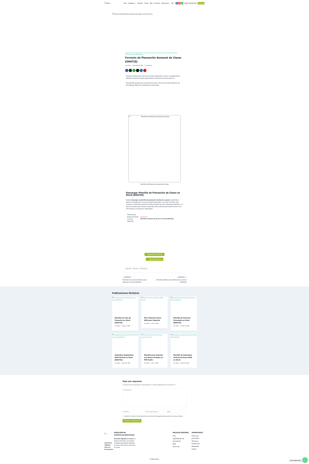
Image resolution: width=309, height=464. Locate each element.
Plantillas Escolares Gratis (134, 52)
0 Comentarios (148, 65)
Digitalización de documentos (178, 440)
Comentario (127, 390)
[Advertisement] (154, 99)
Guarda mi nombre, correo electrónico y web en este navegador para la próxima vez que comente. (153, 416)
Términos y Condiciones (196, 442)
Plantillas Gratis (149, 52)
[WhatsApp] (182, 3)
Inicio (125, 3)
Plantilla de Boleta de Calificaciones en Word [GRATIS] (171, 279)
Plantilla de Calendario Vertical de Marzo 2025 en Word (182, 357)
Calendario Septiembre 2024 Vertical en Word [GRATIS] (124, 357)
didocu (129, 65)
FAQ (174, 436)
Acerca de (176, 446)
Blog (151, 3)
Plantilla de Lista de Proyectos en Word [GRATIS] (123, 320)
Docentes (128, 268)
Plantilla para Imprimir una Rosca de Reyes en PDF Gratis (153, 357)
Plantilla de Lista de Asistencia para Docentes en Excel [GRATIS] (135, 279)
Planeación (143, 268)
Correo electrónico (151, 411)
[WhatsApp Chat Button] (305, 460)
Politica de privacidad (195, 437)
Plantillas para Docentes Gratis (166, 52)
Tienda (146, 3)
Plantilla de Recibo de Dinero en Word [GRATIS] (156, 218)
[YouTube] (179, 3)
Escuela (135, 268)
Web (168, 411)
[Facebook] (177, 3)
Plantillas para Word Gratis (134, 54)
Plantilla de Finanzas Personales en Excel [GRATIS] (181, 320)
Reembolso (195, 446)
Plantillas (140, 3)
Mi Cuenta (157, 3)
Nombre (126, 411)
